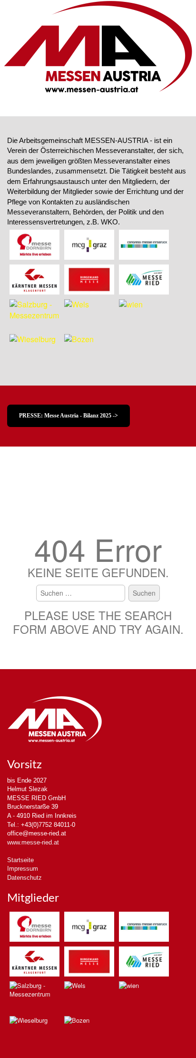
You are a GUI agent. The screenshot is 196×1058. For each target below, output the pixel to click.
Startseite (20, 860)
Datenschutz (24, 877)
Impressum (22, 868)
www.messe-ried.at (33, 842)
